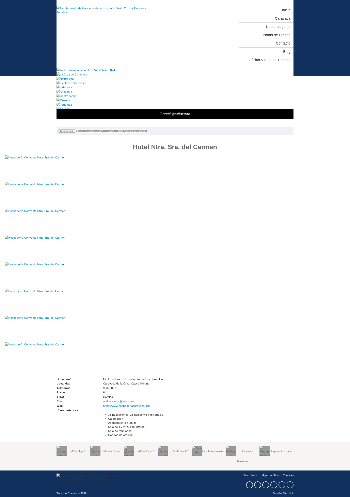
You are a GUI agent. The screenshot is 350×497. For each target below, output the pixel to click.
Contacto (288, 475)
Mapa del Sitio (270, 475)
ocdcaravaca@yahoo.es (118, 401)
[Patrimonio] (175, 87)
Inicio (79, 131)
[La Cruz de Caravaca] (175, 74)
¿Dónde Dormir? (94, 131)
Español (206, 10)
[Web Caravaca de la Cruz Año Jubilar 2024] (175, 70)
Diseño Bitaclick (283, 493)
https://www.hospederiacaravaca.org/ (126, 405)
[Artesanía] (175, 91)
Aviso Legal (250, 475)
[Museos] (175, 100)
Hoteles (110, 131)
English (224, 10)
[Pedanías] (175, 104)
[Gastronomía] (175, 96)
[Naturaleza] (175, 78)
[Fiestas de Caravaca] (175, 83)
